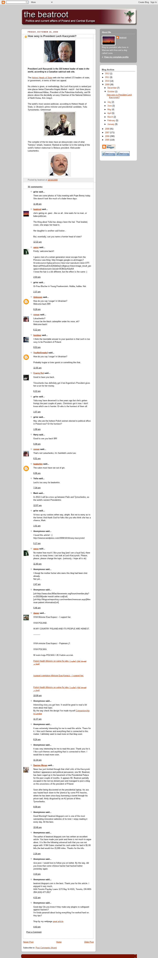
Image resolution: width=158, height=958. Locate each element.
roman (36, 315)
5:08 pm (37, 444)
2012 (107, 74)
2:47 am (37, 584)
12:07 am (37, 505)
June (109, 106)
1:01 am (37, 526)
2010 (107, 81)
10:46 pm (37, 827)
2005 (107, 140)
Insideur (37, 335)
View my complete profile (116, 57)
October (111, 92)
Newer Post (28, 942)
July (109, 102)
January (111, 124)
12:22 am (37, 242)
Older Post (89, 942)
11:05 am (37, 368)
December (112, 88)
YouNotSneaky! (40, 353)
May (109, 109)
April (109, 113)
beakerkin (38, 464)
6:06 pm (37, 473)
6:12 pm (37, 330)
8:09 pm (37, 807)
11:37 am (37, 719)
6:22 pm (37, 391)
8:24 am (37, 739)
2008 (107, 129)
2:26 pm (37, 854)
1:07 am (37, 412)
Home (59, 942)
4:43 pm (37, 927)
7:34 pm (37, 488)
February (111, 120)
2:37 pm (37, 292)
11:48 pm (37, 204)
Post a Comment (34, 932)
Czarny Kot (38, 373)
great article (58, 921)
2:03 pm (37, 277)
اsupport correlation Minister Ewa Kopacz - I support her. (58, 676)
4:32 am (37, 898)
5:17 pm (37, 543)
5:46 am (37, 608)
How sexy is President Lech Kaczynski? (52, 36)
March (110, 117)
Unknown (37, 297)
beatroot (37, 209)
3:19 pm (37, 874)
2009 (107, 85)
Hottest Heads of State (42, 78)
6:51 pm (37, 458)
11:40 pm (37, 564)
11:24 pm (37, 760)
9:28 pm (37, 309)
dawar (36, 613)
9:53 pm (37, 347)
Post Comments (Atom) (46, 948)
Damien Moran (40, 765)
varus (36, 247)
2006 (107, 136)
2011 (107, 77)
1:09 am (37, 429)
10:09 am (37, 696)
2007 (107, 133)
